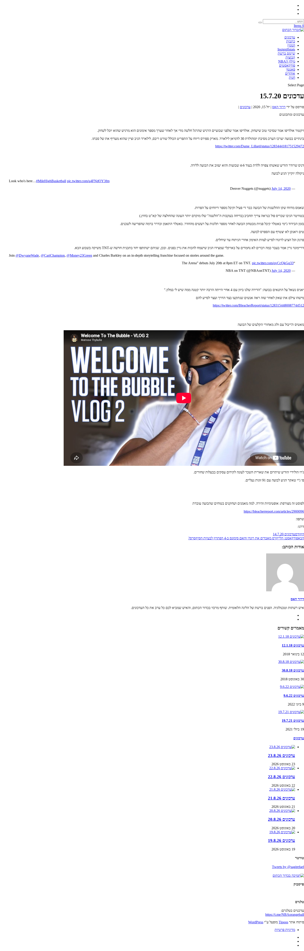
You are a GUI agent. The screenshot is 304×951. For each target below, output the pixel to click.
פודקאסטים (287, 65)
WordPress (255, 922)
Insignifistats (286, 49)
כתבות (290, 41)
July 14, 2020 (281, 188)
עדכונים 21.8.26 (281, 798)
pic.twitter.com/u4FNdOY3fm (88, 181)
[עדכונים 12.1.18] (291, 636)
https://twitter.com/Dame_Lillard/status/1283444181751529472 (259, 146)
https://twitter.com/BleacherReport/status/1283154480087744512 (258, 305)
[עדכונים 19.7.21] (291, 712)
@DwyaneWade (27, 255)
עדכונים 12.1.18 (293, 645)
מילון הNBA (286, 61)
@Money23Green (79, 255)
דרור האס (279, 107)
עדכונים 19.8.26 (281, 840)
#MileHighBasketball (51, 181)
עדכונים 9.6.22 (294, 695)
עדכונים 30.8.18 (293, 670)
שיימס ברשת (286, 53)
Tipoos (283, 922)
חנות (292, 77)
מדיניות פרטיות (285, 930)
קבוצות (290, 57)
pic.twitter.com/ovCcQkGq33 (273, 263)
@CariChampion (53, 255)
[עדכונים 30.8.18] (291, 662)
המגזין (291, 45)
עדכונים (289, 37)
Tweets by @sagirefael (288, 867)
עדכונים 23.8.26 (281, 755)
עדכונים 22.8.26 (281, 776)
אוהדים (290, 73)
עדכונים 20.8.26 (281, 819)
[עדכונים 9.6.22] (292, 687)
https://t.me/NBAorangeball (284, 914)
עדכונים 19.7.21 (293, 720)
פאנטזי (290, 69)
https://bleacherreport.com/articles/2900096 (274, 511)
